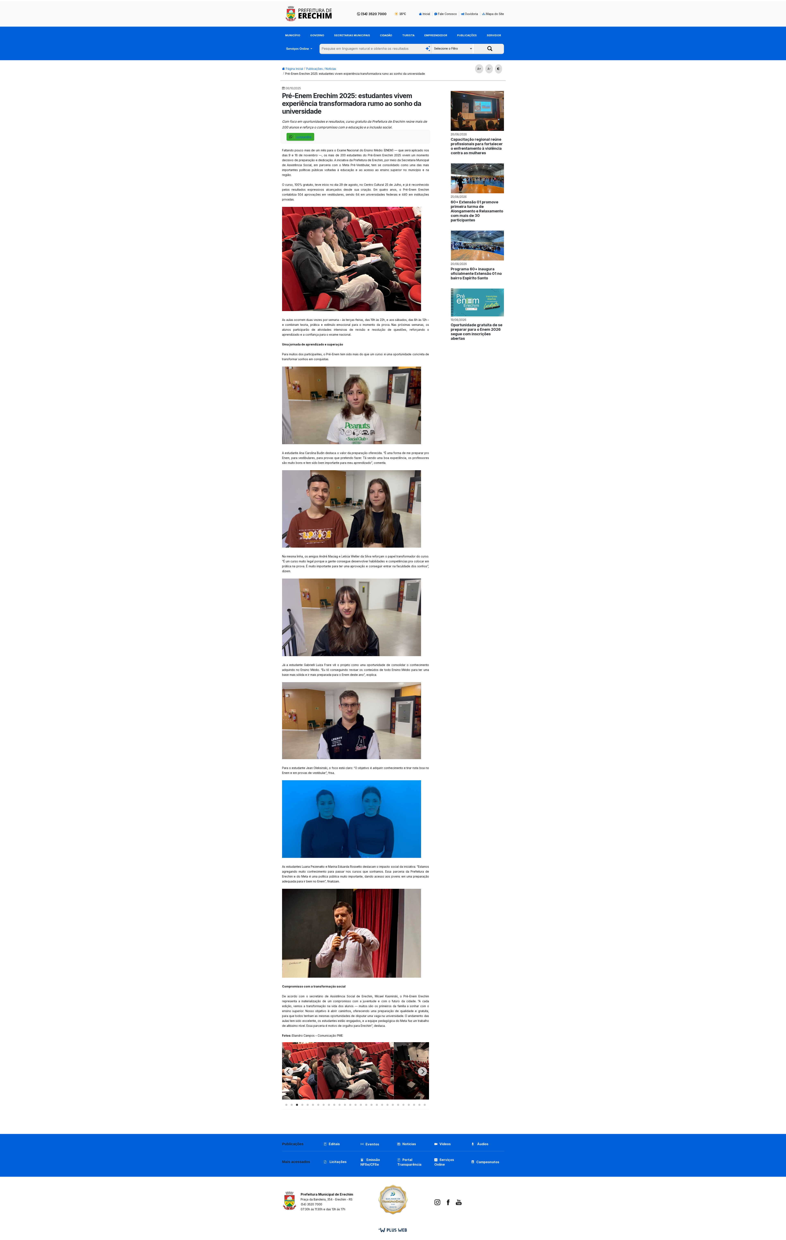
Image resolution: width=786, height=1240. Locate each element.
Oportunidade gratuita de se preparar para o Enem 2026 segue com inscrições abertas (476, 332)
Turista (408, 35)
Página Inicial (294, 68)
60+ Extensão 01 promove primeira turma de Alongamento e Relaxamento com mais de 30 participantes (477, 211)
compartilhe (304, 136)
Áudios (482, 1144)
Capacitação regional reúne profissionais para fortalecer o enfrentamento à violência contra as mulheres (477, 146)
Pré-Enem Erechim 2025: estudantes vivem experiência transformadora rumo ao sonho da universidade (355, 73)
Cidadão (386, 35)
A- (489, 68)
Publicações (467, 35)
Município (292, 35)
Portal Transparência (409, 1162)
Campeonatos (487, 1162)
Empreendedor (435, 35)
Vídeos (445, 1144)
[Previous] (288, 1071)
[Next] (422, 1071)
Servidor (494, 35)
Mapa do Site (494, 14)
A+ (479, 68)
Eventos (372, 1144)
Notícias (409, 1144)
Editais (334, 1144)
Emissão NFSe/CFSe (370, 1162)
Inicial (426, 14)
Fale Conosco (447, 14)
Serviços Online (298, 48)
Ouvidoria (471, 14)
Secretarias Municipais (352, 35)
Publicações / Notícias (321, 68)
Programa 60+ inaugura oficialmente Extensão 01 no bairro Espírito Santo (476, 273)
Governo (317, 35)
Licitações (338, 1162)
